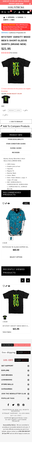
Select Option (7, 332)
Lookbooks (6, 380)
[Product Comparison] (15, 12)
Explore (5, 370)
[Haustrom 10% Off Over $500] (16, 360)
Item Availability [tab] (16, 139)
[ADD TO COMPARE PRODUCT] (6, 203)
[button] (5, 53)
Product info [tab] (16, 135)
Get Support (7, 366)
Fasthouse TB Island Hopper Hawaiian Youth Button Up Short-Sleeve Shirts (16, 247)
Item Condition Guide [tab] (16, 144)
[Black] (5, 99)
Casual (20, 17)
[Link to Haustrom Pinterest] (23, 405)
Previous (6, 238)
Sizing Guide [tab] (16, 148)
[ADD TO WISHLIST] (4, 286)
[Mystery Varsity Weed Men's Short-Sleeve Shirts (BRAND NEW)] (16, 300)
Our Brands (7, 375)
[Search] (23, 12)
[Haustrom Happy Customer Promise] (16, 345)
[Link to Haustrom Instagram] (18, 405)
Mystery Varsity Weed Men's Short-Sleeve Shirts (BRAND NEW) (16, 326)
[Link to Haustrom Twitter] (13, 405)
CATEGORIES (6, 389)
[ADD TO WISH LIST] (3, 203)
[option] (16, 230)
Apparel (11, 17)
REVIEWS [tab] (16, 152)
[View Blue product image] (11, 238)
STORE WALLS (7, 384)
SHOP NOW (19, 3)
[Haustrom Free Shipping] (16, 352)
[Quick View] (9, 286)
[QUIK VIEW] (8, 203)
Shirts (6, 20)
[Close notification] (30, 3)
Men (12, 20)
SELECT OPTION (16, 257)
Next (29, 99)
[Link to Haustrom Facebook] (8, 405)
